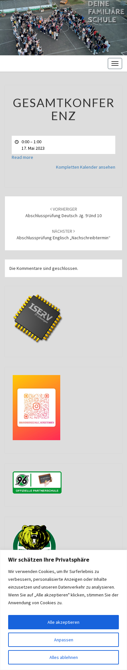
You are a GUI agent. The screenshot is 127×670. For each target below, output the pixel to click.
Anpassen (63, 640)
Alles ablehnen (63, 657)
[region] (63, 610)
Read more (22, 157)
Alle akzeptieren (63, 622)
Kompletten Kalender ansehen (85, 167)
